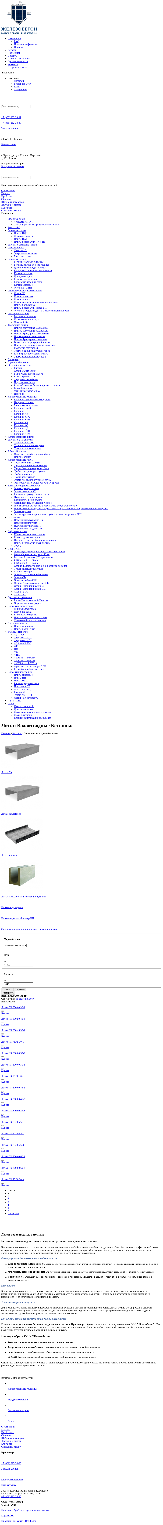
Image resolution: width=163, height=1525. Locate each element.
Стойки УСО (21, 591)
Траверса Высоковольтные (28, 568)
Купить (5, 1013)
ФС (16, 651)
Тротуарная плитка (18, 325)
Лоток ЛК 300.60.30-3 (13, 1064)
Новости (18, 47)
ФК (16, 646)
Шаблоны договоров (19, 58)
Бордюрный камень (18, 362)
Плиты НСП (21, 680)
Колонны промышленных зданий (32, 399)
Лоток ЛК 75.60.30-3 (12, 1179)
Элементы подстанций (20, 672)
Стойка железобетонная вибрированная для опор (40, 565)
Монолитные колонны (26, 405)
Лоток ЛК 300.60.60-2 (13, 1168)
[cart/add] (2, 1011)
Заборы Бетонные (17, 451)
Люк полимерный (24, 706)
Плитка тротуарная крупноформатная (34, 345)
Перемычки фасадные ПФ (28, 528)
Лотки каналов (22, 299)
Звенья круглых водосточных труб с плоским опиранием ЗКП (48, 514)
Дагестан (19, 81)
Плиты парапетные (24, 629)
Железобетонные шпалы (21, 436)
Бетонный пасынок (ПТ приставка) (33, 557)
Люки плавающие (24, 715)
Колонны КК (21, 413)
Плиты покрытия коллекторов (30, 617)
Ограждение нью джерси (27, 603)
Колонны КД (21, 428)
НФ (16, 649)
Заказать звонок (9, 128)
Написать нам (8, 144)
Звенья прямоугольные (26, 488)
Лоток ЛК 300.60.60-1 (13, 1156)
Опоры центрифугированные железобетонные (39, 551)
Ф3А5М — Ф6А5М (24, 657)
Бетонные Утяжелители (20, 439)
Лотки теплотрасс (23, 296)
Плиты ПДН (21, 233)
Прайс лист (14, 52)
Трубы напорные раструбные (30, 471)
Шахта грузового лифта (27, 537)
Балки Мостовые (23, 388)
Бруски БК (20, 692)
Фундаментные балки (26, 379)
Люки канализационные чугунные (33, 712)
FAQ (16, 41)
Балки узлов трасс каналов (28, 373)
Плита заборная (22, 456)
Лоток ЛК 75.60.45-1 (12, 1122)
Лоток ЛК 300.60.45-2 (13, 1099)
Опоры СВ (20, 577)
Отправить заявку (17, 67)
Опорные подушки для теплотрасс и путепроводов (42, 310)
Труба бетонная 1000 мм (27, 462)
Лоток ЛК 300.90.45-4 (13, 1018)
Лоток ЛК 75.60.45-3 (12, 1145)
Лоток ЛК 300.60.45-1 (13, 1087)
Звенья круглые (22, 511)
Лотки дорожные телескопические (33, 502)
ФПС (17, 654)
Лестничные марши (18, 313)
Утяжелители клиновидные (29, 445)
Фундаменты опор (18, 631)
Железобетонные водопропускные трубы (36, 482)
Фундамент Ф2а (23, 637)
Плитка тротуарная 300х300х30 (31, 330)
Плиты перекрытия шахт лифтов (32, 543)
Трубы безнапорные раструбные (31, 468)
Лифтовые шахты (17, 531)
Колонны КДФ (22, 434)
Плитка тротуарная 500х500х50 (31, 327)
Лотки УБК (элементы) (26, 697)
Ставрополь (20, 89)
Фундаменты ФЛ (23, 221)
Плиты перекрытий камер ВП (30, 307)
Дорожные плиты (23, 236)
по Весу (29, 998)
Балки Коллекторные (25, 614)
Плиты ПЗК (14, 700)
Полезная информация (26, 44)
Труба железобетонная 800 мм (30, 465)
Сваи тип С (20, 250)
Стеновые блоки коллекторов (30, 620)
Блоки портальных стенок (28, 500)
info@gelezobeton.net (12, 1479)
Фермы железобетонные (27, 391)
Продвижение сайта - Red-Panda (18, 1521)
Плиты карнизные (24, 626)
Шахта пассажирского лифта (29, 534)
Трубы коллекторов (24, 477)
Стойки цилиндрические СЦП (30, 588)
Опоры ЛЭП (14, 548)
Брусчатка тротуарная (26, 348)
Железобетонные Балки (20, 365)
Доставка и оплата (18, 61)
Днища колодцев (23, 276)
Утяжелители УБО (24, 442)
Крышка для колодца (25, 279)
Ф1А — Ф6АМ (22, 643)
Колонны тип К (22, 408)
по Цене (20, 998)
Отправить (20, 989)
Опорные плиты (23, 287)
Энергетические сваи (25, 253)
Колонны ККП (22, 419)
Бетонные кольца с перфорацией (32, 264)
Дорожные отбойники (20, 597)
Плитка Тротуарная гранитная (30, 339)
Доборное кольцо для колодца (30, 267)
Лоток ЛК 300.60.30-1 (13, 1007)
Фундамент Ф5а (23, 640)
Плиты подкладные (24, 305)
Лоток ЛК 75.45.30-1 (12, 1041)
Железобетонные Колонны (22, 396)
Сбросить (7, 989)
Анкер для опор (22, 689)
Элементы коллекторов (20, 606)
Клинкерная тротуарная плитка (31, 353)
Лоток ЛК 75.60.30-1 (12, 1076)
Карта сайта (7, 1515)
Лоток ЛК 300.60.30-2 (13, 1053)
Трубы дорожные (23, 474)
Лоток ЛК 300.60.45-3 (13, 1110)
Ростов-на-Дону (22, 83)
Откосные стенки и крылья (28, 497)
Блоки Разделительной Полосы (31, 600)
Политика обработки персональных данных (25, 1510)
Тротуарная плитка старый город (32, 350)
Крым (17, 86)
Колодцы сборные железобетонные (33, 270)
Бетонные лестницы (25, 316)
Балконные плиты (17, 623)
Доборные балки (23, 611)
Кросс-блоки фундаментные (29, 669)
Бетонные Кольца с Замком (28, 261)
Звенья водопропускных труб (24, 485)
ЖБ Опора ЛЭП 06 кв (26, 560)
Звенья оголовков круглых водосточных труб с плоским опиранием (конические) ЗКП (61, 508)
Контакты (13, 64)
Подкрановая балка (24, 382)
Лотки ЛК (19, 293)
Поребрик (13, 359)
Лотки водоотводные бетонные (25, 290)
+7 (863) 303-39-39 (11, 117)
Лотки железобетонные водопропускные (36, 302)
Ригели (18, 368)
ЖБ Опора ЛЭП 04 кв (26, 563)
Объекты (12, 55)
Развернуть (8, 993)
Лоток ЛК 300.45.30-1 (13, 1030)
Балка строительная (24, 376)
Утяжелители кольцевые (27, 448)
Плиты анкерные (23, 674)
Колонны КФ (21, 425)
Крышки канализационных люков (32, 717)
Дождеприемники (24, 709)
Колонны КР (21, 422)
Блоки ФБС (14, 227)
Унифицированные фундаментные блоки (36, 224)
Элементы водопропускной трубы (32, 479)
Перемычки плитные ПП (27, 522)
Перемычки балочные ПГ (28, 525)
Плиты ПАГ (20, 239)
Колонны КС (21, 411)
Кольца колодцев (23, 273)
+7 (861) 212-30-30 (11, 122)
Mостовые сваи (22, 256)
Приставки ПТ (22, 686)
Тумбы (17, 545)
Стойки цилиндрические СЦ (30, 586)
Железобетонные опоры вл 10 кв (32, 554)
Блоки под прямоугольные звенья (32, 494)
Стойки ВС (20, 594)
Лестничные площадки (26, 319)
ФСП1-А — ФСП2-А (25, 663)
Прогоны (19, 393)
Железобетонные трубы (20, 459)
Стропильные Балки (25, 370)
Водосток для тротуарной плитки (32, 342)
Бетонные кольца (17, 259)
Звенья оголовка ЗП (25, 491)
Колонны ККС (22, 416)
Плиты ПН (20, 677)
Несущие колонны (24, 402)
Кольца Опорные (23, 284)
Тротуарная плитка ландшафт (30, 356)
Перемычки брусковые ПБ (28, 520)
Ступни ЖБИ (21, 322)
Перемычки (14, 517)
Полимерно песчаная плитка (29, 336)
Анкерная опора (23, 571)
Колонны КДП (22, 431)
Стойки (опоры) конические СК (31, 583)
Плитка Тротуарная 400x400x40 (31, 333)
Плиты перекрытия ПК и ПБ (29, 241)
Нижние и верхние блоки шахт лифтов (35, 540)
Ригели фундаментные (26, 683)
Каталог (12, 50)
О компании (14, 38)
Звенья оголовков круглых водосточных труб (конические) (46, 505)
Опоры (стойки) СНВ (26, 580)
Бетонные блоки (16, 218)
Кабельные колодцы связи (28, 282)
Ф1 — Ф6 (19, 634)
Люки (11, 703)
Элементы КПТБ (23, 695)
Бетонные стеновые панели (23, 244)
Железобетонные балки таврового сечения (37, 385)
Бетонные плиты (17, 230)
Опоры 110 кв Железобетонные (31, 574)
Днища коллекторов (25, 608)
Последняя (13, 1213)
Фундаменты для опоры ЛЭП (30, 666)
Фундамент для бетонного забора (32, 454)
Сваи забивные (16, 247)
